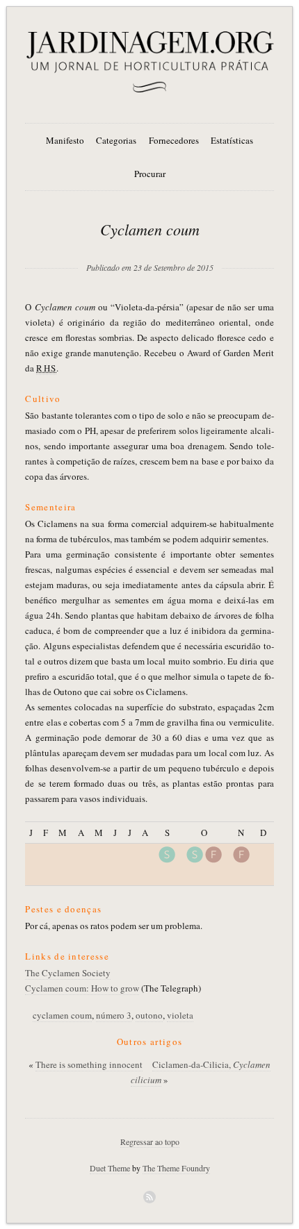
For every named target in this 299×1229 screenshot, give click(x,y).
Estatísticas (232, 140)
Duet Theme (110, 1167)
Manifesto (65, 140)
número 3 (113, 1015)
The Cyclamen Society (68, 973)
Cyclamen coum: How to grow (82, 988)
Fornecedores (174, 140)
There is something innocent (89, 1064)
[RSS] (149, 1197)
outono (149, 1015)
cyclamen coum (62, 1015)
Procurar (149, 173)
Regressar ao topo (149, 1141)
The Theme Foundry (176, 1167)
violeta (180, 1015)
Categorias (116, 140)
